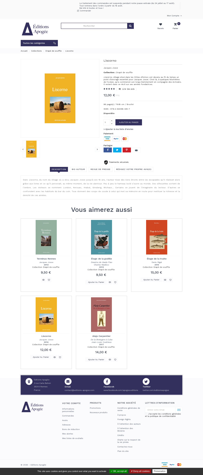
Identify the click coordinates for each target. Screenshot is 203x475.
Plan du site (123, 451)
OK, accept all (119, 471)
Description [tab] (59, 169)
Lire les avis (127, 89)
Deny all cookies (141, 471)
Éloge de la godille (101, 258)
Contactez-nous (124, 447)
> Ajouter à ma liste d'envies (118, 129)
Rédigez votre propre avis (133, 169)
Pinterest (127, 150)
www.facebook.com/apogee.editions (121, 390)
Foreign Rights (124, 419)
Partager (108, 150)
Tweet (117, 150)
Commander (85, 11)
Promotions (95, 408)
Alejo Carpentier (101, 336)
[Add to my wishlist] (49, 279)
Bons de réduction (71, 429)
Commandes (68, 416)
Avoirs (65, 420)
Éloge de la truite (157, 258)
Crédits (120, 435)
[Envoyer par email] (136, 150)
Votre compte (71, 403)
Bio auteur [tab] (78, 169)
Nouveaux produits (98, 412)
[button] (39, 43)
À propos (121, 415)
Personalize (160, 471)
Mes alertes (67, 434)
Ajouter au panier (128, 122)
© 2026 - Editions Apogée (33, 465)
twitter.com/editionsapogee (156, 390)
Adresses (66, 425)
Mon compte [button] (174, 16)
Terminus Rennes (46, 258)
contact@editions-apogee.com (79, 390)
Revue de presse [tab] (100, 169)
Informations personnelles (68, 410)
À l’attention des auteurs (129, 424)
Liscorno (46, 336)
